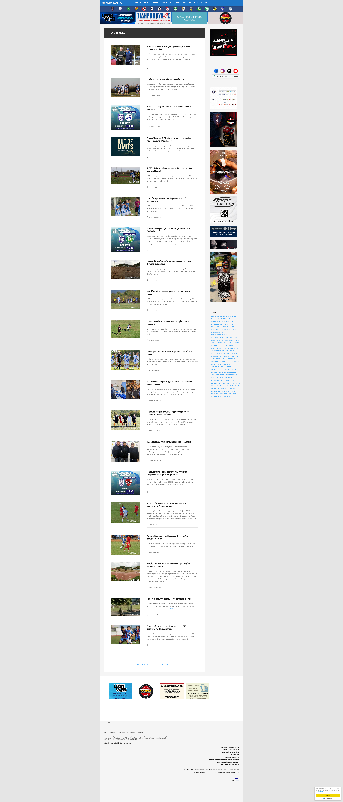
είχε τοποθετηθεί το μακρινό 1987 (162, 609)
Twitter (121, 743)
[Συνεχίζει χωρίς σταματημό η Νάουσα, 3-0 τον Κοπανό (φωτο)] (125, 299)
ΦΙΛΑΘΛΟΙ (232, 391)
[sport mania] (225, 209)
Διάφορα (177, 3)
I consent (328, 795)
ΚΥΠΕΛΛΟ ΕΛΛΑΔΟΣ (233, 361)
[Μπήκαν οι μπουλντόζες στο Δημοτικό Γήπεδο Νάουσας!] (125, 607)
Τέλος (172, 664)
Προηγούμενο (145, 664)
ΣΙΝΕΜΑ (214, 383)
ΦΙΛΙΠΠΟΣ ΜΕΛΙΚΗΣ (230, 394)
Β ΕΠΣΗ (214, 340)
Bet (171, 3)
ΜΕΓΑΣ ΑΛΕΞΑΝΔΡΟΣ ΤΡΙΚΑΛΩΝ (220, 369)
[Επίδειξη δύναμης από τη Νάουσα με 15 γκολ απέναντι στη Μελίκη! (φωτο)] (125, 545)
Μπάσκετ (146, 3)
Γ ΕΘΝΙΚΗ (230, 343)
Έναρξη (137, 664)
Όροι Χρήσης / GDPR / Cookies (127, 732)
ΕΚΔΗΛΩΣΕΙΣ (234, 348)
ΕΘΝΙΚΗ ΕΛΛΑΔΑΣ (217, 348)
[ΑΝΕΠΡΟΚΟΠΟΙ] (225, 244)
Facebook (115, 743)
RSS (130, 743)
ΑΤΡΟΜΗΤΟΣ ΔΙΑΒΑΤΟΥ (218, 337)
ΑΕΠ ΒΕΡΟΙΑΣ (215, 327)
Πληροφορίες (113, 732)
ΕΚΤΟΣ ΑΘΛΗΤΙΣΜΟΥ (218, 351)
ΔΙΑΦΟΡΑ (230, 345)
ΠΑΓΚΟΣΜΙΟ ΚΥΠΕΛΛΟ (232, 375)
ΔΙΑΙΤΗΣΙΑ (222, 345)
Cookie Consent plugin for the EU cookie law (327, 798)
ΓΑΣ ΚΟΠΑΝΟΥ (221, 343)
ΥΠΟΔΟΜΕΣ (231, 388)
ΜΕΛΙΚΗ (233, 369)
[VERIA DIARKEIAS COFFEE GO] (225, 129)
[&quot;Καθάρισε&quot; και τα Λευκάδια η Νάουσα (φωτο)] (125, 87)
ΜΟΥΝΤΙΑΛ (215, 372)
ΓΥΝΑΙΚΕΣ (214, 345)
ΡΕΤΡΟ (233, 380)
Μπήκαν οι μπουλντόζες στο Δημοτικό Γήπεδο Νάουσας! (169, 599)
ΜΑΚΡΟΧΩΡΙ (226, 364)
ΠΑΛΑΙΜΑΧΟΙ (215, 378)
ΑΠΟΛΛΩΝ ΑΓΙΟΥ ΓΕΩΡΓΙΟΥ (219, 335)
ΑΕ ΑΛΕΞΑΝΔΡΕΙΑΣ (217, 324)
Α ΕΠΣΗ (223, 327)
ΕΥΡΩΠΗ (234, 353)
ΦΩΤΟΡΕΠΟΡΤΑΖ (216, 396)
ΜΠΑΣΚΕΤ (223, 372)
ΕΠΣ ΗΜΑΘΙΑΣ (216, 353)
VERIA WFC (226, 321)
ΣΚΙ (219, 383)
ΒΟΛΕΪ (214, 343)
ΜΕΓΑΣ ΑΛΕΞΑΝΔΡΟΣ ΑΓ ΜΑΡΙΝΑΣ (221, 367)
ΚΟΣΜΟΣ (224, 361)
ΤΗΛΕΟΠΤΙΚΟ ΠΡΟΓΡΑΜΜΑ (231, 386)
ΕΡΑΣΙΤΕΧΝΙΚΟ (226, 353)
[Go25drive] (225, 277)
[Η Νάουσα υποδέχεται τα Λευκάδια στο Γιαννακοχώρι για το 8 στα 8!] (125, 117)
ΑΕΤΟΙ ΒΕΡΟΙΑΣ (232, 327)
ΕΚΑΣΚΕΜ (226, 348)
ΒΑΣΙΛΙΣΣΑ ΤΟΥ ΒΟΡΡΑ (233, 337)
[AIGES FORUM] (225, 98)
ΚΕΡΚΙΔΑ (235, 356)
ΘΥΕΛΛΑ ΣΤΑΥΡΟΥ (226, 356)
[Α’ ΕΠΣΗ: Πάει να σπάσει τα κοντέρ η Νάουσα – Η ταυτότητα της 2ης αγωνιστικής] (125, 512)
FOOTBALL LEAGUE (221, 316)
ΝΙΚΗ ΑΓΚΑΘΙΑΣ (232, 372)
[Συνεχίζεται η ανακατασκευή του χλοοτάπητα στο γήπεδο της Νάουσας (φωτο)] (125, 571)
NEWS (218, 319)
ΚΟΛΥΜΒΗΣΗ (215, 361)
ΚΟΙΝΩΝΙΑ (232, 359)
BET (213, 316)
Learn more (319, 791)
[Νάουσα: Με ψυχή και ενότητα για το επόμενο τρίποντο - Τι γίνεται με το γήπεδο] (125, 269)
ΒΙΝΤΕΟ (236, 340)
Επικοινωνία (140, 732)
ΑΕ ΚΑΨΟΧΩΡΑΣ (228, 324)
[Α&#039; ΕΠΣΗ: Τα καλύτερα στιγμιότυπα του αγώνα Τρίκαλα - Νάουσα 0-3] (125, 329)
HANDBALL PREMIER (234, 316)
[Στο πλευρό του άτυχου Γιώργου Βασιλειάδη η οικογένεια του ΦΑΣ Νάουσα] (125, 389)
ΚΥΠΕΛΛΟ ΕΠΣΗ (216, 364)
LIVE (213, 319)
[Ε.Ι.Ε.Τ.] (225, 231)
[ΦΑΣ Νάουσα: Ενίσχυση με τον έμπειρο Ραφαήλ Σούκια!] (125, 451)
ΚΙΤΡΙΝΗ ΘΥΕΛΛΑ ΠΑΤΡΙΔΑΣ (219, 359)
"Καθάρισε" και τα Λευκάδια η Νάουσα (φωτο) (165, 79)
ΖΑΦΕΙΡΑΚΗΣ (215, 356)
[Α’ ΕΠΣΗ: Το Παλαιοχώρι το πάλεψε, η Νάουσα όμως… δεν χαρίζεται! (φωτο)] (125, 175)
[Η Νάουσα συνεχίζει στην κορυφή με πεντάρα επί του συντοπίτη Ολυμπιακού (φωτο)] (125, 420)
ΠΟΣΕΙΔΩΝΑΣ (225, 380)
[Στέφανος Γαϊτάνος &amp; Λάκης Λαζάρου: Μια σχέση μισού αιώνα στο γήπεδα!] (125, 54)
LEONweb (135, 739)
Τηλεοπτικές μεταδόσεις (219, 388)
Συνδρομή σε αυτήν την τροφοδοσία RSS (155, 656)
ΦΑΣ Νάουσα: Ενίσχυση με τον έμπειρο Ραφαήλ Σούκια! (169, 442)
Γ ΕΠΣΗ (237, 343)
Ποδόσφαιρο (137, 3)
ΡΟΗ (206, 3)
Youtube (126, 743)
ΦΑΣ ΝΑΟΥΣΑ (216, 391)
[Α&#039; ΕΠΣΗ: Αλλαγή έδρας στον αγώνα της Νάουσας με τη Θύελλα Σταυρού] (125, 239)
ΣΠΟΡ (224, 383)
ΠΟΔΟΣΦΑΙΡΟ (216, 380)
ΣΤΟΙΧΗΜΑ (237, 383)
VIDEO (233, 321)
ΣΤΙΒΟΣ (230, 383)
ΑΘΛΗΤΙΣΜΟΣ (232, 329)
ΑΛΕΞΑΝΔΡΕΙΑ (216, 332)
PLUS (190, 3)
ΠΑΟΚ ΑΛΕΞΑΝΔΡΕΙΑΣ (227, 378)
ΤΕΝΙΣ (220, 386)
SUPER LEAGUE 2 (216, 321)
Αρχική (105, 732)
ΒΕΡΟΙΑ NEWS (228, 340)
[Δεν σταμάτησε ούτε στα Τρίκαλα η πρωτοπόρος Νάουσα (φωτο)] (125, 360)
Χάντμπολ (155, 3)
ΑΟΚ (223, 332)
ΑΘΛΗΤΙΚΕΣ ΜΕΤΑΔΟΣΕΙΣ (219, 329)
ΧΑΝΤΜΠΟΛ (226, 396)
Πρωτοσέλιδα (198, 3)
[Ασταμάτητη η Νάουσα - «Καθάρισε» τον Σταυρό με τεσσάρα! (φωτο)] (125, 206)
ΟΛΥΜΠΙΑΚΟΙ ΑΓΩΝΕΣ (218, 375)
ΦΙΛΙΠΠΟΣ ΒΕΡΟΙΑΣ (217, 394)
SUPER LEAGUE (226, 319)
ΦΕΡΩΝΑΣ (224, 391)
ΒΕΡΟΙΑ (220, 340)
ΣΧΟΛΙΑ (214, 386)
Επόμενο (165, 664)
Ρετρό (184, 3)
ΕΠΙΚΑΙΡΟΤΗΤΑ (230, 351)
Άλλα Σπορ (164, 3)
